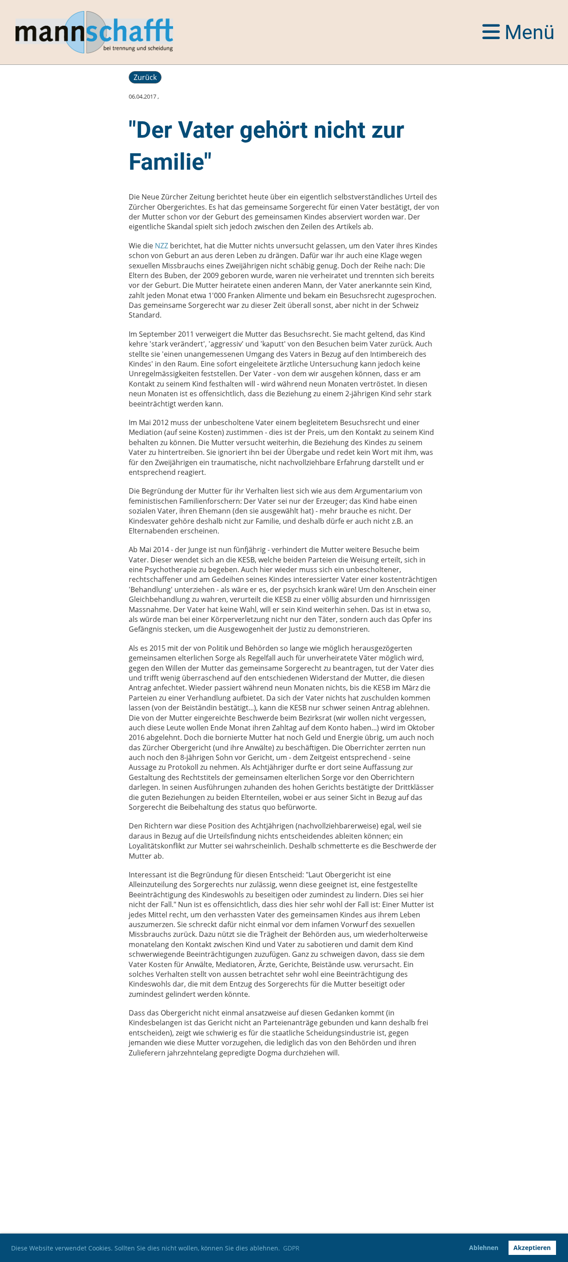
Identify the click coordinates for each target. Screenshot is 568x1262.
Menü (527, 32)
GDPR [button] (291, 1248)
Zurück (145, 77)
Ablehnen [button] (483, 1247)
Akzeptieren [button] (532, 1247)
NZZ (161, 246)
